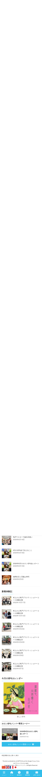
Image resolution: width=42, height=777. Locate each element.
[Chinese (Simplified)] (4, 767)
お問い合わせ (36, 775)
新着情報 (27, 775)
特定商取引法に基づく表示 (10, 755)
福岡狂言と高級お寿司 (21, 576)
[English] (8, 767)
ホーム (11, 775)
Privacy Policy (36, 761)
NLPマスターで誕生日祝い (23, 537)
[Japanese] (16, 767)
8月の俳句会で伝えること (22, 550)
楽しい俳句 (21, 716)
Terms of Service (20, 763)
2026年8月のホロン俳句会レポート (26, 563)
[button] (21, 744)
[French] (12, 767)
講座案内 (19, 775)
